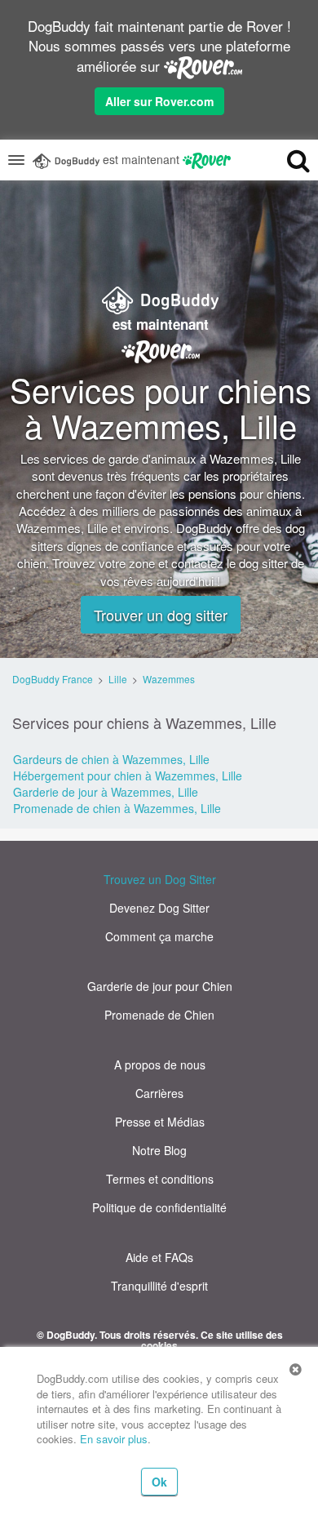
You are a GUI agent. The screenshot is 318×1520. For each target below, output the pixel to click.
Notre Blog (159, 1150)
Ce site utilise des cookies (212, 1340)
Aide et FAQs (159, 1257)
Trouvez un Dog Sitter (160, 879)
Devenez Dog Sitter (159, 908)
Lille (117, 679)
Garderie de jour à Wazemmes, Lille (105, 792)
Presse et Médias (160, 1121)
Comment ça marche (159, 936)
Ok (159, 1481)
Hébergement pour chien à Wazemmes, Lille (127, 775)
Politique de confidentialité (159, 1207)
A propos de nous (159, 1064)
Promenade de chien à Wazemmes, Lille (117, 808)
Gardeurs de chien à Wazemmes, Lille (111, 759)
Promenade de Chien (159, 1015)
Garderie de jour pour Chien (159, 986)
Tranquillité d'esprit (159, 1286)
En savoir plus (114, 1439)
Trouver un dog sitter (160, 614)
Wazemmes (169, 679)
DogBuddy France (52, 679)
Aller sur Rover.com (159, 101)
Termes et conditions (160, 1179)
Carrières (159, 1093)
